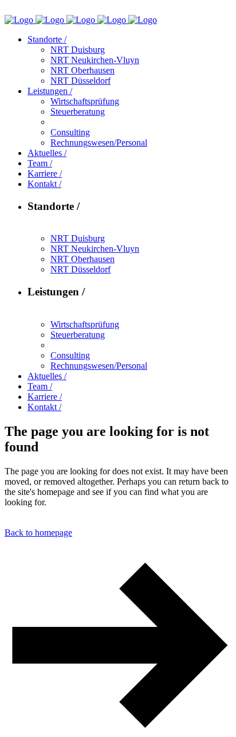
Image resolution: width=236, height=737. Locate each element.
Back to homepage (38, 532)
